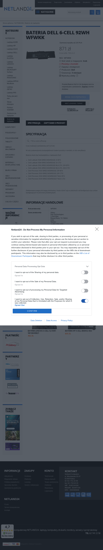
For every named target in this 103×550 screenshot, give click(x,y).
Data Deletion (36, 320)
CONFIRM (32, 311)
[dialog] (51, 275)
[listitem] (51, 266)
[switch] (84, 272)
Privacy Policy (67, 320)
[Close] (97, 230)
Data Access (51, 320)
